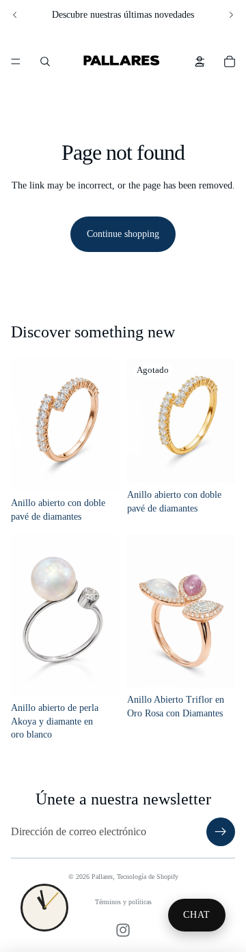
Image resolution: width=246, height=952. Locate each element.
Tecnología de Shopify (147, 876)
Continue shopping (123, 234)
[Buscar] (45, 61)
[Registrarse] (220, 831)
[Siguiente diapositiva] (231, 15)
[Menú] (15, 61)
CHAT (196, 915)
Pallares (102, 876)
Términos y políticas (123, 902)
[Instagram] (123, 930)
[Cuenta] (199, 61)
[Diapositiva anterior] (15, 15)
